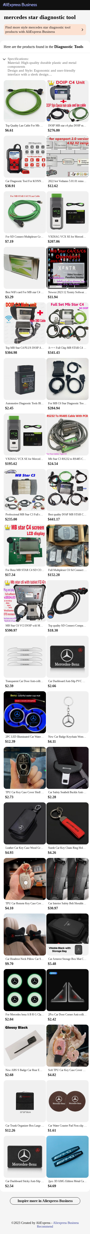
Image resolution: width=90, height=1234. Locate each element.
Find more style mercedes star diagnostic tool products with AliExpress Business (37, 29)
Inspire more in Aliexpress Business (45, 1201)
